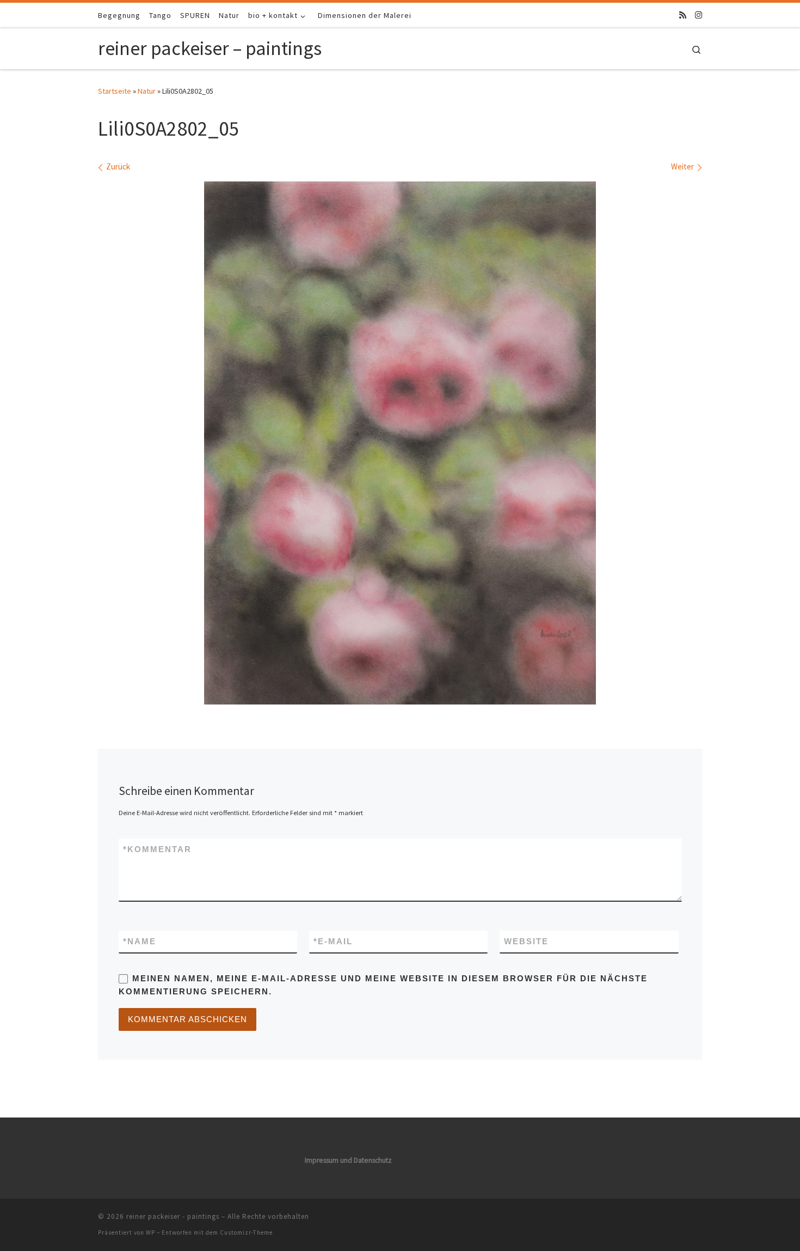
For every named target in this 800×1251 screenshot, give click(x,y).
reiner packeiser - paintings (172, 1216)
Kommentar (157, 849)
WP (150, 1232)
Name (139, 941)
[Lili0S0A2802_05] (400, 443)
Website (526, 941)
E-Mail (333, 941)
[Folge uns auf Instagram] (698, 15)
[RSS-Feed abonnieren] (682, 15)
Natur (147, 91)
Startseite (114, 91)
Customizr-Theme (246, 1232)
